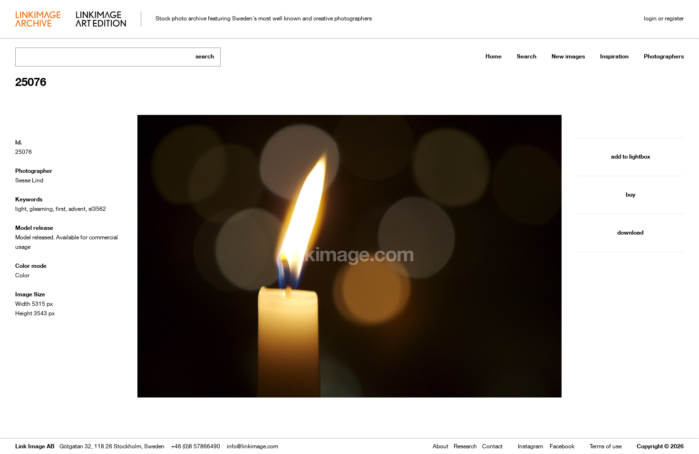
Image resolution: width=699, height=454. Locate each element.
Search (526, 56)
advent (77, 208)
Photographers (664, 56)
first (61, 208)
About (440, 446)
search (204, 56)
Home (493, 56)
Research (465, 446)
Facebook (562, 446)
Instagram (530, 446)
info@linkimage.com (252, 446)
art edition (101, 19)
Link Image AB (34, 446)
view (65, 419)
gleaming (41, 208)
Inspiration (614, 56)
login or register (664, 18)
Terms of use (605, 446)
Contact (492, 446)
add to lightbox (630, 156)
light (21, 208)
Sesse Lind (29, 180)
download (630, 232)
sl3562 (97, 208)
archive (37, 19)
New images (568, 56)
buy (630, 194)
